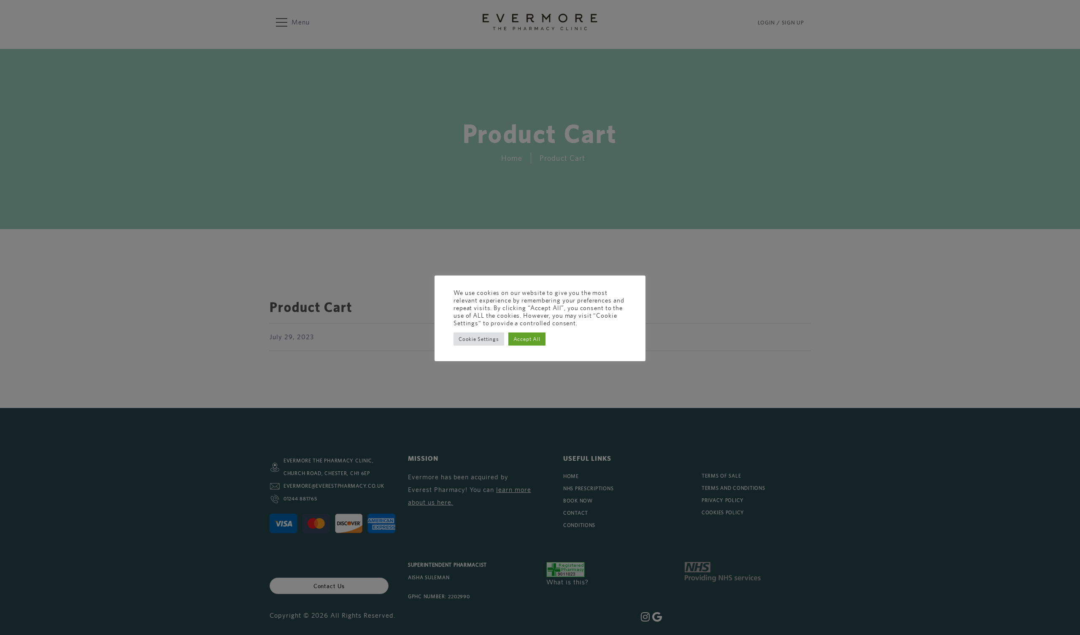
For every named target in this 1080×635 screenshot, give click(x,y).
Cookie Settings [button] (479, 339)
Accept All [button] (526, 339)
